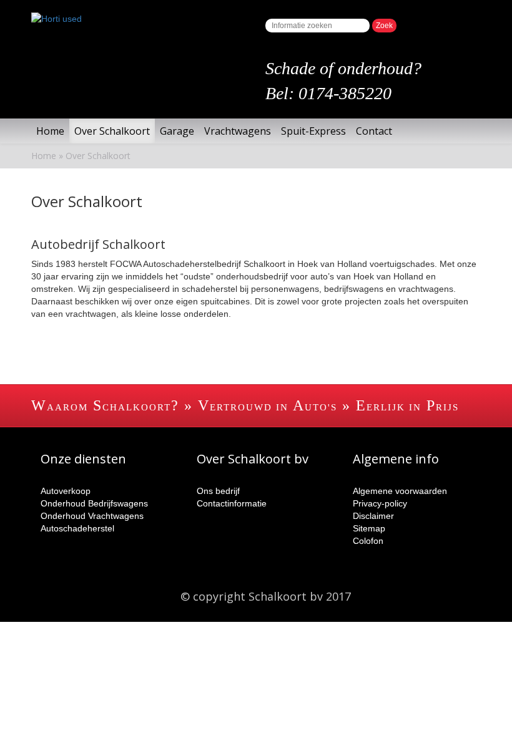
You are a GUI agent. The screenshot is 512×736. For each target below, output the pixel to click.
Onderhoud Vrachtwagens (92, 516)
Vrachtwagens (237, 131)
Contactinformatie (232, 503)
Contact (374, 131)
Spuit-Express (313, 131)
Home (50, 131)
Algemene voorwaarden (400, 491)
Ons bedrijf (218, 491)
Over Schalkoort (112, 131)
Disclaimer (373, 516)
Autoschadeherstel (77, 528)
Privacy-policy (380, 503)
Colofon (368, 541)
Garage (177, 131)
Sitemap (369, 528)
